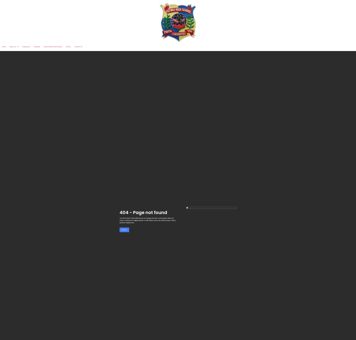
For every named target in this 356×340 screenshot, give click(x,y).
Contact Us (78, 47)
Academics (26, 47)
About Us (13, 47)
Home (4, 47)
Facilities (37, 47)
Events (68, 47)
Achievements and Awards (53, 47)
